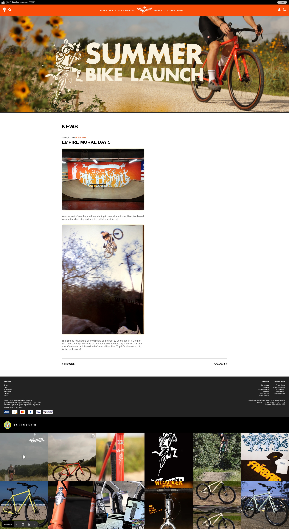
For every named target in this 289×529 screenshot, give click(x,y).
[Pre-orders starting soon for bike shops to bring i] (168, 457)
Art (76, 137)
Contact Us (265, 385)
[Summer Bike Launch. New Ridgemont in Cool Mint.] (265, 505)
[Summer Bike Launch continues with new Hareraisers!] (217, 505)
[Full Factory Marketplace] (3, 2)
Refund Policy (280, 389)
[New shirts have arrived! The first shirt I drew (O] (265, 457)
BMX (79, 137)
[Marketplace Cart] (284, 10)
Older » (220, 363)
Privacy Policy (280, 391)
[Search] (10, 10)
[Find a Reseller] (5, 10)
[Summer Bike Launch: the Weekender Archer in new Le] (24, 505)
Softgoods (7, 391)
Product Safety (263, 389)
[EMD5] (103, 209)
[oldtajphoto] (103, 334)
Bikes (103, 10)
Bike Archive (264, 393)
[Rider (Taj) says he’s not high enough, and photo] (217, 457)
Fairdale (7, 381)
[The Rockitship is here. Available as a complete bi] (72, 457)
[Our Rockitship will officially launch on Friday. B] (120, 457)
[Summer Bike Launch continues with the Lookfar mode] (72, 505)
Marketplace (280, 381)
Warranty (266, 387)
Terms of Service (279, 393)
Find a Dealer (280, 385)
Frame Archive (264, 395)
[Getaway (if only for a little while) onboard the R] (24, 457)
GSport (282, 402)
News (180, 10)
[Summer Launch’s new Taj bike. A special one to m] (120, 505)
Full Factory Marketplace (257, 400)
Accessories (126, 10)
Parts (112, 10)
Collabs (169, 10)
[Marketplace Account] (279, 10)
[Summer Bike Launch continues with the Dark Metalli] (168, 505)
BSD (283, 404)
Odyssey (260, 402)
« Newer (68, 363)
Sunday (266, 402)
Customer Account (279, 387)
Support (282, 2)
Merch (158, 10)
